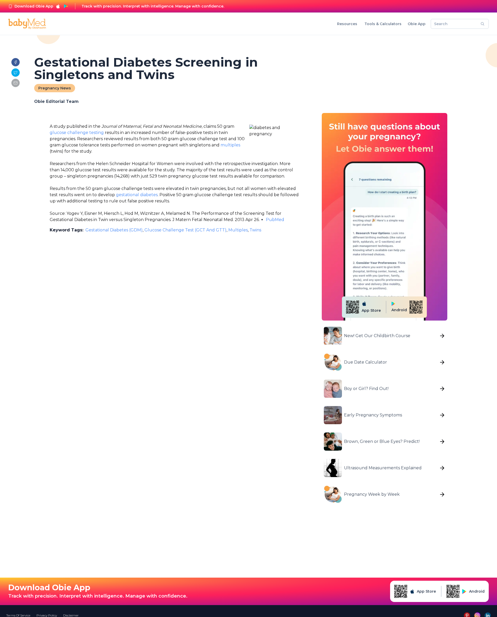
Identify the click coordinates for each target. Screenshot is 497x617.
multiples (230, 145)
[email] (15, 83)
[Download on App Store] (58, 6)
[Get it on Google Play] (66, 6)
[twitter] (15, 72)
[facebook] (15, 62)
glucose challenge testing (77, 132)
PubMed (275, 219)
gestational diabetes (137, 194)
